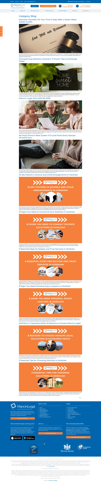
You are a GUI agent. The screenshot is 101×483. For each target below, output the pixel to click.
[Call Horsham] (60, 6)
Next (80, 397)
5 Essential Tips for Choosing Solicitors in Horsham (43, 360)
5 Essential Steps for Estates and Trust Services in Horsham (47, 249)
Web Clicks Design (53, 480)
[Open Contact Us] (89, 10)
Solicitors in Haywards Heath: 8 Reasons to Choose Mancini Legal (50, 323)
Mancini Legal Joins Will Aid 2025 (34, 98)
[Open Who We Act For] (39, 10)
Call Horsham (70, 5)
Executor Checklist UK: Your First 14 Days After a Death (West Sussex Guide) (48, 20)
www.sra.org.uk (52, 466)
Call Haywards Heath (86, 5)
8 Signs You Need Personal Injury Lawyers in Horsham (44, 286)
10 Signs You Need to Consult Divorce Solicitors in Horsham (47, 212)
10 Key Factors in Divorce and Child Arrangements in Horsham (48, 175)
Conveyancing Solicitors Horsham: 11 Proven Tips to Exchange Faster (48, 60)
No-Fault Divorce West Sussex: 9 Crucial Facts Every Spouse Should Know (47, 136)
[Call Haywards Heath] (77, 6)
